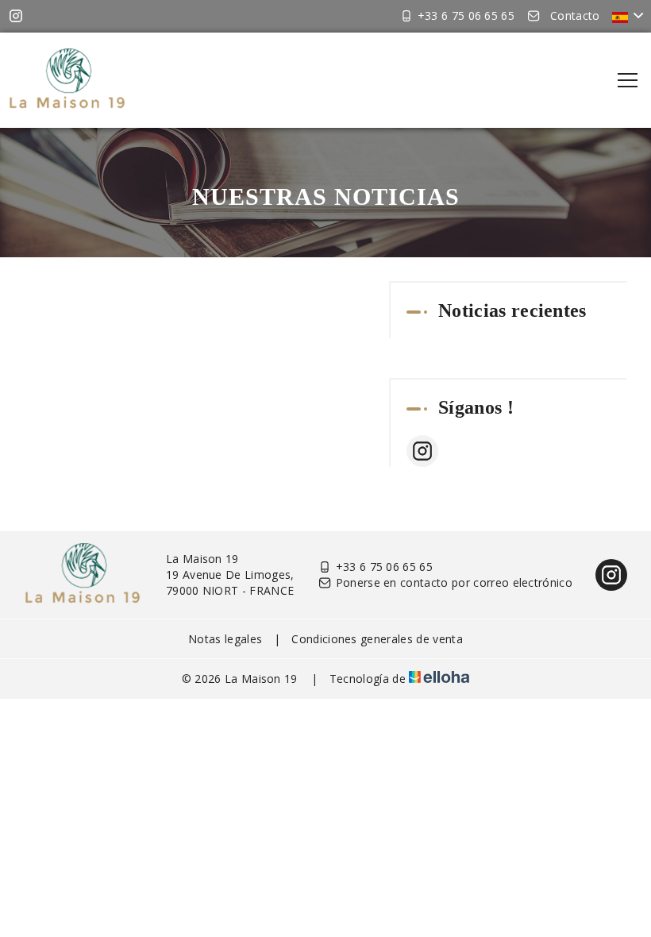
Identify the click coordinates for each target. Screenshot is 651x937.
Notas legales (225, 638)
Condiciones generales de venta (377, 638)
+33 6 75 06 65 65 (384, 566)
